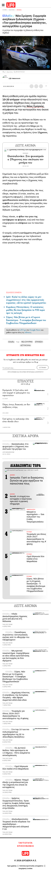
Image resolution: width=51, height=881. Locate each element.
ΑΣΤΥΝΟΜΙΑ (25, 345)
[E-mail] (41, 86)
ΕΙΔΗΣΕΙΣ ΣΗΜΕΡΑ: (14, 292)
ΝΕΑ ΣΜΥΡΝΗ (26, 342)
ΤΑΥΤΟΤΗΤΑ (25, 843)
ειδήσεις (28, 332)
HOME (4, 10)
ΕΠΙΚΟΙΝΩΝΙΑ (25, 846)
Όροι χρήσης (12, 866)
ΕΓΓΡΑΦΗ (42, 367)
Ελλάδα (19, 10)
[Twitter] (48, 66)
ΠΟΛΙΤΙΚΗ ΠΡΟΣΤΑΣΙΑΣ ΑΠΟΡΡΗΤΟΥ (32, 372)
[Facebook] (44, 66)
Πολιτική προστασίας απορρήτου (31, 866)
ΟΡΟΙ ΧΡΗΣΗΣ (12, 372)
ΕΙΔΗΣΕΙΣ (12, 10)
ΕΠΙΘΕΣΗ (39, 342)
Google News (35, 330)
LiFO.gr (23, 330)
